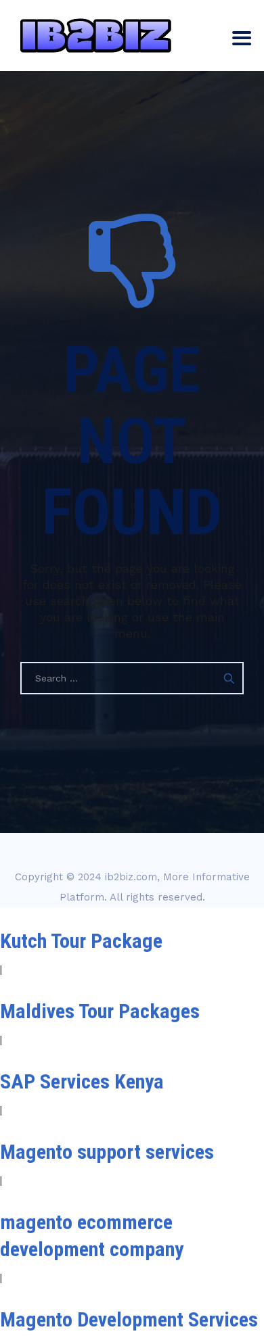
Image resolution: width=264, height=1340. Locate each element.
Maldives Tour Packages (100, 1011)
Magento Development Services (129, 1319)
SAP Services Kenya (82, 1081)
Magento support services (107, 1152)
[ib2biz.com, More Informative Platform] (95, 35)
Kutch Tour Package (81, 941)
